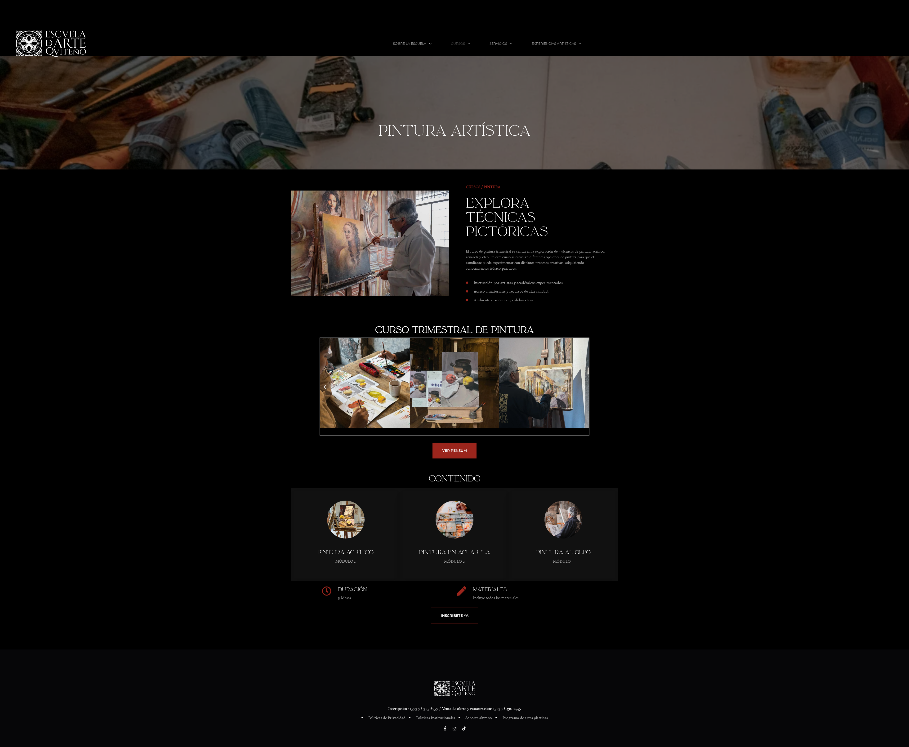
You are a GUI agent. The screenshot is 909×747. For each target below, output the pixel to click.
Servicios (498, 43)
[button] (325, 387)
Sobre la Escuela (409, 43)
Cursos (458, 43)
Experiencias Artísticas (554, 43)
